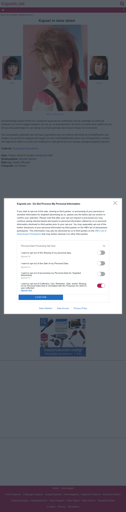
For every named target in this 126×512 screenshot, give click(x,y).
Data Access (63, 308)
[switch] (101, 253)
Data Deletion (45, 308)
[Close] (116, 204)
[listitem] (63, 246)
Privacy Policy (80, 308)
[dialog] (63, 256)
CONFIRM (41, 297)
